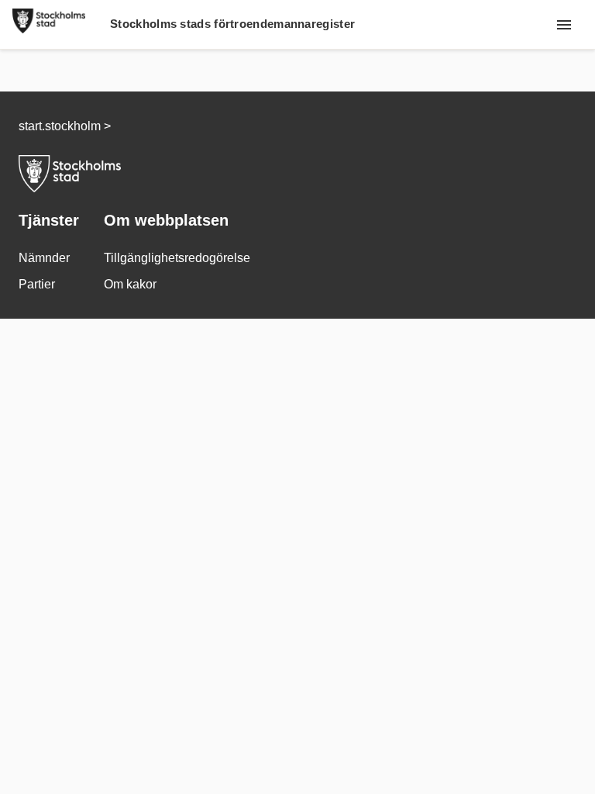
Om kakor (130, 284)
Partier (37, 284)
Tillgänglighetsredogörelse (177, 257)
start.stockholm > (65, 126)
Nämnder (44, 257)
